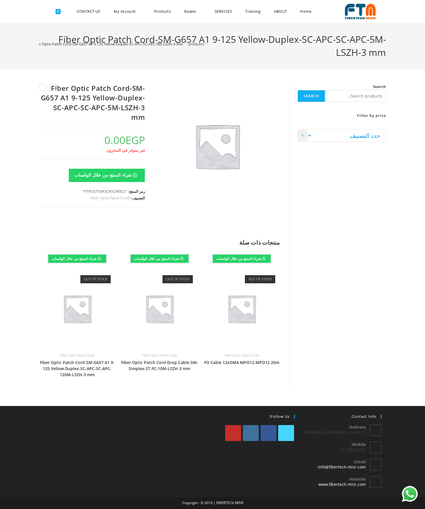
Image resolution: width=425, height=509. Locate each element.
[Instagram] (251, 433)
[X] (286, 433)
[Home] (211, 44)
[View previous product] (53, 87)
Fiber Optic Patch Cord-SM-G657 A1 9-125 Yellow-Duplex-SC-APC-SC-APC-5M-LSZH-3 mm (107, 44)
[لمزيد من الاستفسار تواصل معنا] (409, 493)
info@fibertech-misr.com (342, 467)
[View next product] (43, 87)
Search (379, 86)
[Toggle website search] (43, 11)
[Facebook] (268, 433)
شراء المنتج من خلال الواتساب (104, 175)
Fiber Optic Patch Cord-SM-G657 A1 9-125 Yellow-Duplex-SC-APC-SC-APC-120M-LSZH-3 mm (77, 368)
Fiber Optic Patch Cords (110, 198)
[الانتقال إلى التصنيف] (302, 135)
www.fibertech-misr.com (342, 484)
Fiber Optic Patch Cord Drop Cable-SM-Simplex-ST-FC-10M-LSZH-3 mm (159, 365)
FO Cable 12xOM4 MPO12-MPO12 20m (241, 362)
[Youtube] (233, 433)
